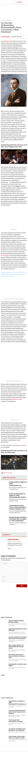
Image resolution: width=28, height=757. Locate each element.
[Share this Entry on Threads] (25, 754)
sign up (23, 445)
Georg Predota (6, 36)
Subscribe (19, 2)
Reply (9, 548)
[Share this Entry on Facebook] (11, 754)
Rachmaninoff (8, 473)
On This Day (8, 20)
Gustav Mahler (5, 255)
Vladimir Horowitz (17, 399)
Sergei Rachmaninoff (6, 41)
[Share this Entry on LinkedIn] (21, 754)
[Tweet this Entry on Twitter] (16, 754)
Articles (2, 20)
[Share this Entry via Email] (2, 754)
